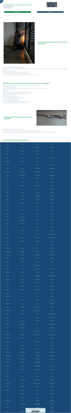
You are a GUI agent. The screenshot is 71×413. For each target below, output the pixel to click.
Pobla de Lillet (37, 178)
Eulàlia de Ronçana (7, 334)
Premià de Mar (7, 175)
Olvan (37, 376)
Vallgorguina (22, 230)
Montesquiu (37, 154)
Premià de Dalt (52, 199)
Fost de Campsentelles (52, 355)
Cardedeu (7, 234)
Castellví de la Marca (7, 161)
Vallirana (8, 230)
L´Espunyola (37, 400)
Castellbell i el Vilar (37, 289)
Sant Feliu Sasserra (22, 362)
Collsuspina (52, 220)
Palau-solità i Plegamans (22, 393)
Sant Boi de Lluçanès (22, 338)
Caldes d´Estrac (8, 147)
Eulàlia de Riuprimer (22, 334)
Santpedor (52, 407)
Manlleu (8, 407)
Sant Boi (37, 338)
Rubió (37, 272)
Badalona (52, 251)
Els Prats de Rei (22, 223)
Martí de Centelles (52, 303)
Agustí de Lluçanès (22, 279)
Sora (22, 244)
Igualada (52, 310)
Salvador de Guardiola (52, 168)
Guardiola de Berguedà (37, 341)
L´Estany (22, 400)
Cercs (22, 317)
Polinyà (22, 178)
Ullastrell (8, 369)
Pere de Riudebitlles (37, 362)
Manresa (52, 296)
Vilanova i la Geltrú (52, 286)
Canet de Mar (7, 265)
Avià (7, 199)
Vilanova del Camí (22, 289)
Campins (22, 265)
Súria (37, 213)
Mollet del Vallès (52, 175)
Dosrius (22, 206)
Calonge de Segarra (37, 265)
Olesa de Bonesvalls (22, 324)
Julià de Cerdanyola (52, 258)
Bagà (22, 296)
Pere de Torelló (37, 230)
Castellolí (37, 161)
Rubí (52, 272)
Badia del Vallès (37, 279)
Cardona (52, 390)
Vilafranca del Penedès (7, 251)
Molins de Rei (7, 178)
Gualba (52, 341)
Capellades (37, 234)
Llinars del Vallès (8, 237)
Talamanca (22, 168)
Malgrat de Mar (37, 407)
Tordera (52, 206)
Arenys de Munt (22, 286)
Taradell (8, 168)
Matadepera (7, 192)
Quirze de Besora (22, 185)
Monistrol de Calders (37, 175)
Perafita (8, 220)
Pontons (37, 324)
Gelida (7, 185)
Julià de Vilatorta (52, 230)
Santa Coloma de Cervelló (37, 383)
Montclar (22, 310)
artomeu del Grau (52, 338)
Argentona (7, 286)
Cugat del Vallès (37, 258)
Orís (22, 376)
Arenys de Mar (37, 192)
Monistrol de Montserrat (22, 175)
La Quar (52, 362)
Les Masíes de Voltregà (22, 237)
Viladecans (37, 251)
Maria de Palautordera (52, 383)
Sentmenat (22, 390)
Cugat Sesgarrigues (22, 258)
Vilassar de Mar (7, 303)
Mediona (52, 282)
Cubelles (37, 206)
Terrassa (52, 223)
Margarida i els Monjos (37, 369)
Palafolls (37, 393)
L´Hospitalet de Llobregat (7, 400)
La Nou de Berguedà (7, 355)
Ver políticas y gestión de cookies (35, 410)
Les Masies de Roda (37, 237)
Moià (22, 331)
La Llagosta (22, 355)
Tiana (37, 223)
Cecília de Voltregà (52, 317)
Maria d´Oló (22, 369)
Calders (22, 147)
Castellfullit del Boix (37, 147)
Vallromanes (52, 227)
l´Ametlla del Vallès (52, 400)
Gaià (52, 154)
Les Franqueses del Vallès (52, 237)
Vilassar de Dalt (37, 286)
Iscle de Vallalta (7, 272)
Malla (22, 407)
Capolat (22, 234)
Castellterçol (22, 161)
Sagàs (37, 244)
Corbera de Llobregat (22, 220)
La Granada (37, 397)
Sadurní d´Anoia (37, 317)
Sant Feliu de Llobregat (7, 310)
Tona (22, 303)
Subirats (52, 213)
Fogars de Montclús (22, 348)
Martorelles (52, 279)
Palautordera (7, 258)
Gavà (22, 227)
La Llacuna (22, 397)
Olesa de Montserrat (7, 324)
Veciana (37, 227)
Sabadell (8, 341)
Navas (7, 393)
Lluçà (52, 244)
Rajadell (37, 199)
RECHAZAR (33, 411)
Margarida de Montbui (52, 369)
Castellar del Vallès (52, 289)
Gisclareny (37, 345)
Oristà (7, 376)
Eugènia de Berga (37, 334)
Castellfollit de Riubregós (8, 171)
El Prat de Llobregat (7, 317)
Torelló (22, 383)
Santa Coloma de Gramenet (52, 334)
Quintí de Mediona (37, 185)
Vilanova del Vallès (7, 289)
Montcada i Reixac (37, 310)
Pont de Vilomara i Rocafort (52, 324)
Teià (7, 227)
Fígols (52, 348)
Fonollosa (52, 345)
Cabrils (37, 296)
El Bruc (7, 206)
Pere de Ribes (52, 147)
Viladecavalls (22, 251)
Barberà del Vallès (52, 234)
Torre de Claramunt (7, 383)
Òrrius (52, 161)
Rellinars (22, 199)
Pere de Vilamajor (37, 331)
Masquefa (22, 192)
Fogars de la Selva (37, 348)
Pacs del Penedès (52, 393)
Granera (22, 345)
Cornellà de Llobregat (7, 338)
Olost (52, 376)
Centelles (37, 303)
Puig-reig (52, 171)
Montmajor (7, 154)
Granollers (7, 345)
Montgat (22, 154)
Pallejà (7, 331)
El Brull (7, 397)
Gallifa (7, 244)
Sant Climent (52, 178)
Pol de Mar (52, 185)
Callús (52, 265)
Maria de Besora (8, 390)
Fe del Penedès (52, 331)
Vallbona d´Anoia (7, 213)
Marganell (22, 282)
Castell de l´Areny (37, 171)
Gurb (22, 341)
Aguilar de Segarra (7, 296)
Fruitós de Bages (37, 355)
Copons (37, 220)
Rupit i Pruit (22, 272)
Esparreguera (7, 223)
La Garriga (52, 397)
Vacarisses (22, 213)
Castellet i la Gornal (22, 171)
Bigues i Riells (52, 192)
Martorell (7, 282)
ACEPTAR (37, 411)
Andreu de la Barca (7, 279)
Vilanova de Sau (37, 282)
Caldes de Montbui (7, 362)
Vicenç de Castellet (37, 168)
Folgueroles (7, 348)
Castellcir (37, 390)
